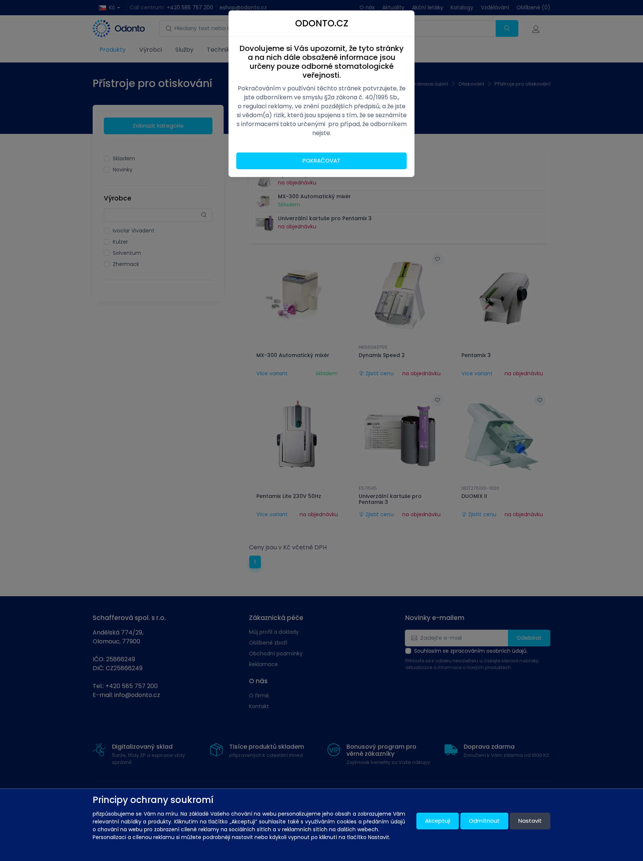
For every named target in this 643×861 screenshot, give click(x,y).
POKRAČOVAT (321, 160)
